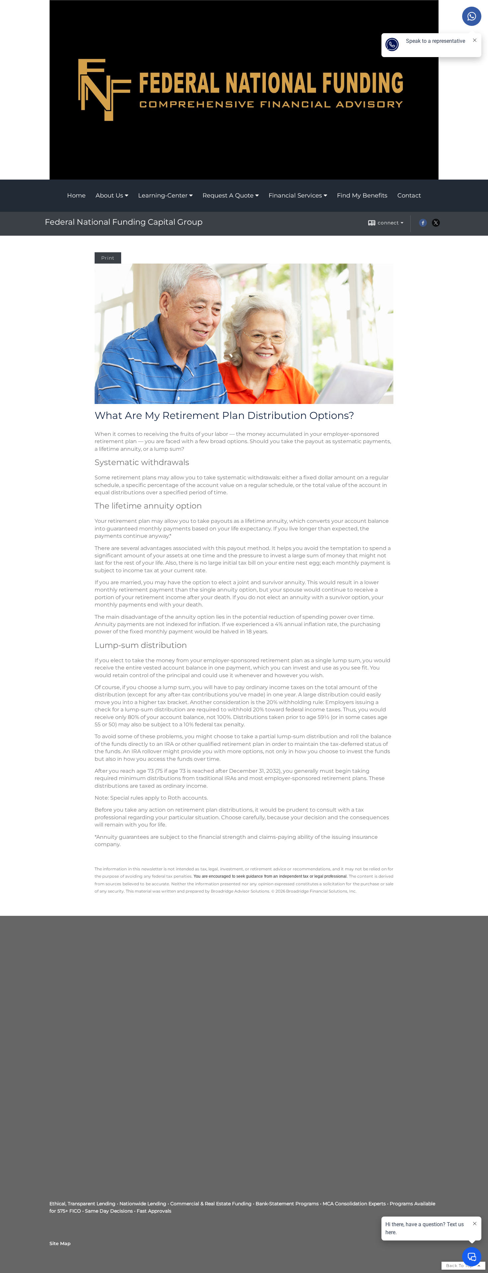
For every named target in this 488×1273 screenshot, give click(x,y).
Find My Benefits (362, 195)
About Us (109, 195)
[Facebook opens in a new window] (423, 225)
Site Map (60, 1243)
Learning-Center (163, 195)
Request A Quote (228, 195)
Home (76, 195)
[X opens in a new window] (436, 225)
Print (108, 258)
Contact (409, 195)
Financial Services (295, 195)
